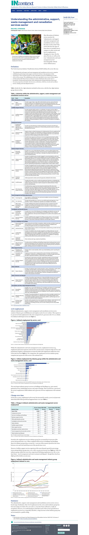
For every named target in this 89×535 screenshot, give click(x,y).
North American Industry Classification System (21, 305)
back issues (19, 10)
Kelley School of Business (23, 528)
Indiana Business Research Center (35, 526)
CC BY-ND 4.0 (23, 530)
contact (44, 10)
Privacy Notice (15, 531)
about (40, 10)
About (46, 531)
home (13, 10)
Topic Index (47, 528)
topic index (26, 10)
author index (34, 10)
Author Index (47, 529)
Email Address (61, 528)
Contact (46, 532)
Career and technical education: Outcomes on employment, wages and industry (69, 25)
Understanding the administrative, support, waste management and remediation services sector (70, 31)
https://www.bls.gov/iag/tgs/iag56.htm (28, 518)
